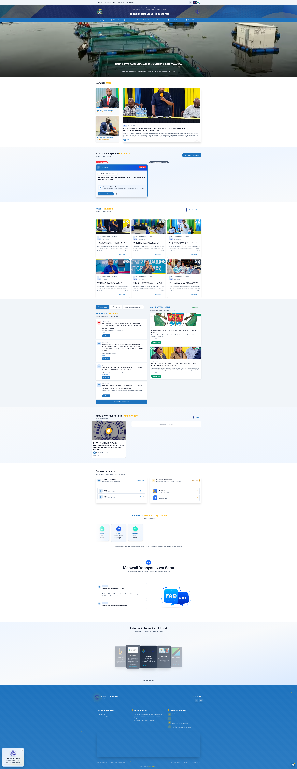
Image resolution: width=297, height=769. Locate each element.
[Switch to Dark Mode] (190, 2)
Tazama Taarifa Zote (193, 155)
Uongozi (121, 2)
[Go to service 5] (149, 680)
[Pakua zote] (140, 489)
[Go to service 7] (152, 680)
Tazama (107, 333)
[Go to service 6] (150, 680)
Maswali (100, 2)
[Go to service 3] (146, 680)
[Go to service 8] (153, 680)
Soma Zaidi (126, 139)
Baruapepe (131, 2)
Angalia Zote (195, 305)
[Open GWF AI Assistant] (293, 765)
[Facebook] (194, 700)
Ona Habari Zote (194, 210)
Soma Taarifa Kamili (104, 193)
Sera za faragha (175, 762)
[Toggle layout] (22, 750)
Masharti (186, 762)
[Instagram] (198, 700)
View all (197, 415)
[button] (121, 591)
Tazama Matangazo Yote (121, 400)
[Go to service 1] (143, 680)
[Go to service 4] (147, 680)
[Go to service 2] (144, 680)
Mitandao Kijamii (111, 2)
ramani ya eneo (196, 762)
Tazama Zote (140, 480)
